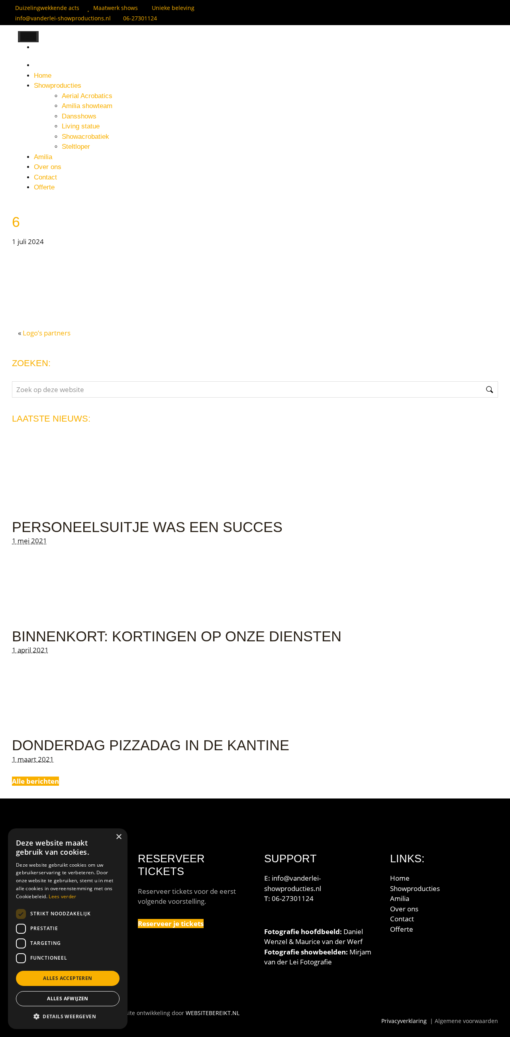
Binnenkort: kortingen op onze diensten (176, 636)
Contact (45, 177)
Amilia (43, 157)
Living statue (81, 126)
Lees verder (62, 896)
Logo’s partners (47, 332)
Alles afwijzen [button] (67, 998)
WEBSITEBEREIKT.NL (212, 1013)
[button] (68, 1016)
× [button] (119, 837)
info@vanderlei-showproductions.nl (63, 18)
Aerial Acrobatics (87, 96)
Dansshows (79, 116)
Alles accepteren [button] (67, 978)
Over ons (47, 167)
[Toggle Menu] (28, 36)
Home (42, 75)
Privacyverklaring (404, 1021)
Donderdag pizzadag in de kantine (150, 745)
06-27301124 (140, 18)
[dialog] (68, 928)
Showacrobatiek (85, 136)
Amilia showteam (87, 106)
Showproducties (57, 85)
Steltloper (76, 146)
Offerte (44, 187)
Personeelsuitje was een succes (147, 527)
